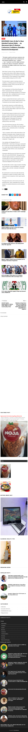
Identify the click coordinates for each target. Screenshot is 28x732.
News (3, 2)
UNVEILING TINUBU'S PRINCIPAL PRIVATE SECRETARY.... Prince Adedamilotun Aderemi (17, 663)
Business (3, 629)
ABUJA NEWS (3, 623)
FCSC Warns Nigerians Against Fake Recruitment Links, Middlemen (14, 292)
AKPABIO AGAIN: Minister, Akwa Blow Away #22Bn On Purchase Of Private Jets (16, 586)
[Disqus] (14, 356)
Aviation (3, 627)
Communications (4, 633)
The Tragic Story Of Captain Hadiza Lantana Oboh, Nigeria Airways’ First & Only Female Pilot (17, 672)
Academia (3, 625)
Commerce (3, 631)
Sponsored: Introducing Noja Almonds (11, 416)
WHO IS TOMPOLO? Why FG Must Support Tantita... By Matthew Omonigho (16, 699)
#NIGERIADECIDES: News (6, 610)
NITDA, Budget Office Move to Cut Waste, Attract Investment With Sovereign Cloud (12, 276)
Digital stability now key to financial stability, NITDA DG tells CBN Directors (13, 228)
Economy (3, 635)
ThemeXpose (16, 730)
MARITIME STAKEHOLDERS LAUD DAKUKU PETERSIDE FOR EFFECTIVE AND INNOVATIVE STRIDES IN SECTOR (17, 577)
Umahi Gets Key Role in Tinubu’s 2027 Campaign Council (13, 212)
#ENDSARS (3, 606)
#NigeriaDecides (4, 613)
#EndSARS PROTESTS (5, 608)
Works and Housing (5, 640)
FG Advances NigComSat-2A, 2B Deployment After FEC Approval (13, 244)
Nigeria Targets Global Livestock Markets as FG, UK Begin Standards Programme (13, 260)
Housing (3, 637)
